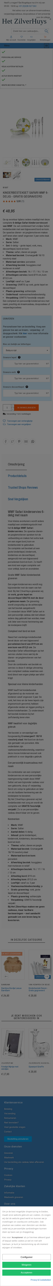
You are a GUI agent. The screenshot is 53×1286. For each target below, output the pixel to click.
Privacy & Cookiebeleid (41, 1280)
